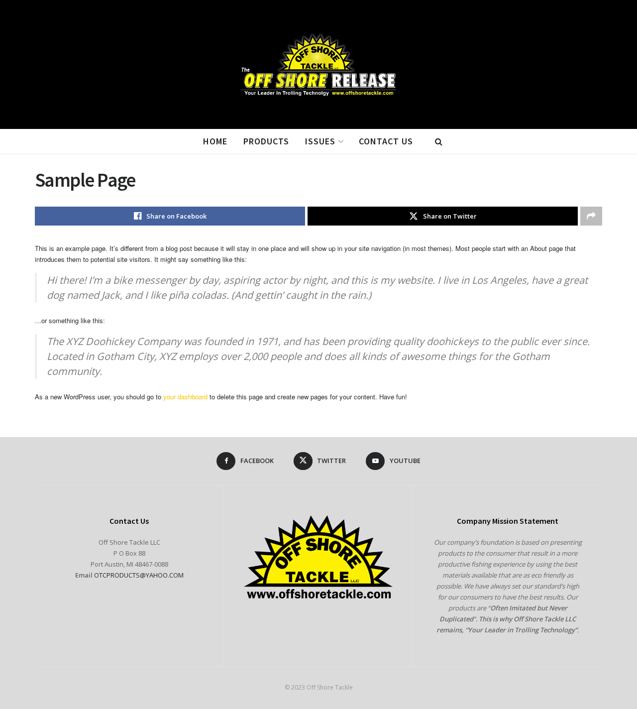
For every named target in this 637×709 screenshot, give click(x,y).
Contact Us (386, 141)
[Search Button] (438, 141)
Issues (320, 141)
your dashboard (185, 396)
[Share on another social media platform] (591, 216)
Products (266, 141)
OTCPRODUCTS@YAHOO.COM (139, 575)
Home (215, 141)
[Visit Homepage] (318, 64)
